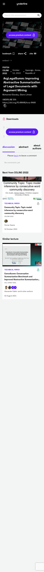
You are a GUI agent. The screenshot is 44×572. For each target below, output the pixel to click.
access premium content (20, 35)
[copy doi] (6, 105)
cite (31, 53)
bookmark (6, 53)
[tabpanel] (22, 159)
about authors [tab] (37, 147)
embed (5, 60)
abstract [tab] (23, 146)
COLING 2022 (21, 172)
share (20, 53)
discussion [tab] (8, 146)
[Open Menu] (4, 4)
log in (16, 156)
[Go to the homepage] (22, 4)
